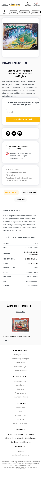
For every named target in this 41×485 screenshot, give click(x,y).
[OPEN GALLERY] (20, 36)
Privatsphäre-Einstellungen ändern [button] (20, 434)
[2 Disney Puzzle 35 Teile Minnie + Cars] (20, 324)
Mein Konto (27, 6)
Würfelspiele (10, 175)
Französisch (33, 254)
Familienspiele (20, 172)
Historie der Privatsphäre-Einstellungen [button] (20, 438)
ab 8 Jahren (21, 178)
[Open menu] (4, 4)
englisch (15, 180)
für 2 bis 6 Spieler (31, 259)
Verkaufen (20, 200)
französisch (23, 180)
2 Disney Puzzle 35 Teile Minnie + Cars (16, 337)
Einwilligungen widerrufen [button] (21, 442)
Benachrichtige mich (22, 119)
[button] (8, 133)
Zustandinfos (29, 192)
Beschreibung (11, 192)
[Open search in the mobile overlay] (4, 12)
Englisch (34, 252)
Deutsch (13, 178)
